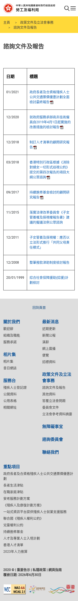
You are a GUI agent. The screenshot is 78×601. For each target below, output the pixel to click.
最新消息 (50, 321)
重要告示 (23, 570)
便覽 (45, 355)
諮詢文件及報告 (54, 388)
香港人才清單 (13, 545)
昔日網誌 (10, 368)
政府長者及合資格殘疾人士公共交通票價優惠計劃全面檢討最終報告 (49, 97)
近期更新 (49, 329)
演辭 (45, 342)
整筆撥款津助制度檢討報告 (49, 262)
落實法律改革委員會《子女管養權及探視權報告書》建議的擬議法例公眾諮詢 (49, 217)
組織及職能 (11, 335)
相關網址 (10, 407)
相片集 (9, 354)
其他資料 (49, 394)
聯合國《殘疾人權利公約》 (23, 518)
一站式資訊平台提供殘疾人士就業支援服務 (35, 512)
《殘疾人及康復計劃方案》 (23, 505)
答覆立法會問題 (54, 401)
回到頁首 (39, 308)
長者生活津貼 (13, 485)
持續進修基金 (13, 532)
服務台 (9, 380)
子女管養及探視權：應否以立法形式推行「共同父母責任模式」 (49, 242)
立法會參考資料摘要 (57, 414)
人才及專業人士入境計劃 (21, 538)
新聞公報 (49, 335)
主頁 (6, 22)
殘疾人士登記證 (15, 388)
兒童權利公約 (13, 525)
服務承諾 (10, 342)
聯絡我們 (50, 452)
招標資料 (49, 362)
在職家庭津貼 (13, 492)
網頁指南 (55, 570)
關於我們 (11, 321)
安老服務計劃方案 (16, 499)
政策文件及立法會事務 (36, 22)
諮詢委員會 (52, 439)
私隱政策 (39, 570)
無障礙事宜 (52, 426)
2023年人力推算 (15, 552)
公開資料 (10, 394)
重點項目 (11, 466)
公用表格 (10, 401)
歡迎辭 (8, 329)
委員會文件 (50, 407)
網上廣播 (49, 349)
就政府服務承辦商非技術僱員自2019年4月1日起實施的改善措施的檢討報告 (50, 122)
